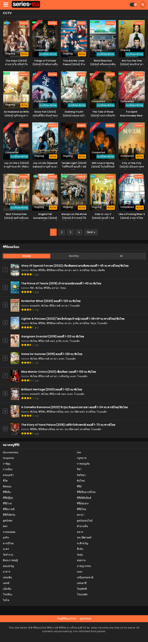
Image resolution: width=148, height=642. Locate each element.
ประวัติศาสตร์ (77, 411)
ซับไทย (33, 270)
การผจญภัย (83, 463)
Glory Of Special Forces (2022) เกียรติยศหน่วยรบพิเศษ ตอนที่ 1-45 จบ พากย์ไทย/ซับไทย (75, 266)
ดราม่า (68, 270)
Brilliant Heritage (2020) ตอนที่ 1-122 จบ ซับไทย (51, 389)
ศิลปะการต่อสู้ (10, 560)
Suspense (8, 458)
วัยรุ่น (93, 270)
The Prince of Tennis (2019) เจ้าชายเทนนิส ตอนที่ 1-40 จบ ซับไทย (61, 283)
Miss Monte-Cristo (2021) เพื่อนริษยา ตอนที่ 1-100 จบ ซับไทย (58, 372)
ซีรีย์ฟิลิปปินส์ (84, 497)
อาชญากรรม (84, 566)
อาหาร (6, 571)
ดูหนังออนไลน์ (84, 520)
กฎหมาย (82, 458)
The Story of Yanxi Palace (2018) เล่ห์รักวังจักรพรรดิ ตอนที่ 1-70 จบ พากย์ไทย (68, 425)
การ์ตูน (6, 463)
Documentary (10, 452)
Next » (91, 232)
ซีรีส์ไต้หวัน (9, 514)
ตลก (52, 341)
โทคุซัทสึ (82, 588)
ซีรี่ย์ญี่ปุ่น (8, 497)
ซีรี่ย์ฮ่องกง (82, 503)
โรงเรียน (7, 594)
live (79, 452)
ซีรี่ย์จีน (41, 270)
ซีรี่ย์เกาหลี (55, 305)
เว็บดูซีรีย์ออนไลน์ (66, 618)
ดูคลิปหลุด (85, 618)
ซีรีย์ (79, 486)
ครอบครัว (35, 305)
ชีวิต (5, 480)
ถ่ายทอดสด (9, 532)
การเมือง (7, 469)
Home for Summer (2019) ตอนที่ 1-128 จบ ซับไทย (51, 354)
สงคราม (81, 560)
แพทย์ (6, 583)
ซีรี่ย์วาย (7, 503)
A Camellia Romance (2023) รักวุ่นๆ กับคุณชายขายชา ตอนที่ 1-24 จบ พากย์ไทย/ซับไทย (74, 407)
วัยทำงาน (8, 554)
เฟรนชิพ (7, 577)
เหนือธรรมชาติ (85, 577)
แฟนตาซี (82, 583)
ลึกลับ (80, 549)
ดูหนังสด (7, 520)
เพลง (79, 571)
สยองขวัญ (8, 566)
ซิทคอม (7, 486)
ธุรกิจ (75, 323)
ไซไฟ (6, 600)
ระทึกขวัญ (64, 376)
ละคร (65, 341)
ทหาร (76, 270)
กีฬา (32, 287)
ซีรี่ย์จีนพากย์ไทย (55, 270)
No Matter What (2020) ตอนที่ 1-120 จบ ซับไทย (51, 301)
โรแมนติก (75, 305)
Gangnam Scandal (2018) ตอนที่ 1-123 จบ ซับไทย (52, 336)
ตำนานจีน (82, 526)
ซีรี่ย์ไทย (81, 509)
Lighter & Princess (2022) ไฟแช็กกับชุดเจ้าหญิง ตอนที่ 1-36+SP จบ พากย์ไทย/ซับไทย (72, 319)
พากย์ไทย (84, 270)
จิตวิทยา (81, 475)
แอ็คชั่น (101, 270)
